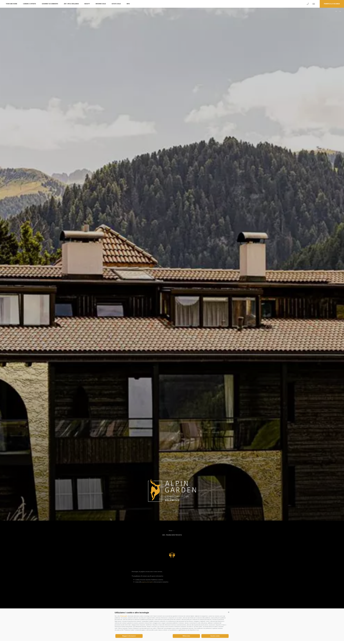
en (340, 11)
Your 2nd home (11, 4)
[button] (228, 612)
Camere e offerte (29, 4)
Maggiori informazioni (129, 636)
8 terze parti (123, 616)
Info (128, 4)
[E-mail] (313, 4)
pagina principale (147, 582)
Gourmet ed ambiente (50, 4)
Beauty (87, 4)
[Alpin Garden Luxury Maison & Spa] (172, 490)
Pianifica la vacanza (332, 4)
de (336, 11)
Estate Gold (116, 4)
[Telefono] (308, 4)
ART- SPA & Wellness (71, 4)
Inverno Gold (101, 4)
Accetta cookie (215, 636)
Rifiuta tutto (186, 636)
